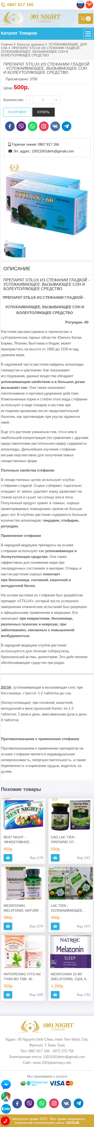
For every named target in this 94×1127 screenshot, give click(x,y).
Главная (7, 44)
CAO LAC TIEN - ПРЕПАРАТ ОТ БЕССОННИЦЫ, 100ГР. (69, 839)
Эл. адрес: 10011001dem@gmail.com (43, 151)
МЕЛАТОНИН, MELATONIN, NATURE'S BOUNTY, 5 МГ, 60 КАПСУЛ (22, 908)
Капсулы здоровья (30, 44)
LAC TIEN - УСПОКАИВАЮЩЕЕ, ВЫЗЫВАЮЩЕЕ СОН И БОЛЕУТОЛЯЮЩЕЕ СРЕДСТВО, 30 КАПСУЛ (70, 908)
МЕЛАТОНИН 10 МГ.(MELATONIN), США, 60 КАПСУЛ (69, 976)
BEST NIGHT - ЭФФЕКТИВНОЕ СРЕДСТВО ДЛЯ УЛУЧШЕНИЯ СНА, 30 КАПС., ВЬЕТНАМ (21, 839)
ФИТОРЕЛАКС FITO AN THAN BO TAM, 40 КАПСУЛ (22, 976)
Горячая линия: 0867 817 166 (35, 144)
